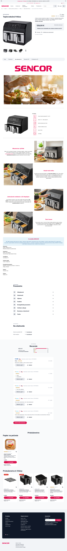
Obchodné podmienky (20, 544)
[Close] (65, 1)
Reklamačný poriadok (20, 545)
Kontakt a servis (24, 519)
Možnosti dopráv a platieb (26, 526)
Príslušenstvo (7, 524)
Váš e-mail (47, 518)
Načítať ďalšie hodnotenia (20, 422)
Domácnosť (7, 519)
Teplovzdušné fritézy (27, 8)
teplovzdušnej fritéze (9, 153)
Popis (5, 59)
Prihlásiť (58, 520)
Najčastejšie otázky (24, 521)
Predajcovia (23, 524)
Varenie (5, 8)
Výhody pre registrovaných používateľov (26, 530)
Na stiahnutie (29, 332)
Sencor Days (7, 526)
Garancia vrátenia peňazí (25, 527)
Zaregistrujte (20, 1)
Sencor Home (18, 543)
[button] (20, 365)
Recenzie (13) (26, 59)
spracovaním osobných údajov (51, 524)
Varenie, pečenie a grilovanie (13, 8)
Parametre (10, 59)
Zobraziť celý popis (39, 21)
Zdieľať (62, 14)
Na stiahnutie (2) (18, 59)
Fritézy (21, 8)
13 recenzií (62, 16)
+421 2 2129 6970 (31, 3)
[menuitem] (11, 6)
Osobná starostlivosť (9, 521)
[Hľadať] (55, 6)
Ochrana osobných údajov (21, 547)
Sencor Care (23, 518)
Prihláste (24, 1)
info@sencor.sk (37, 3)
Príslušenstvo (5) (35, 59)
